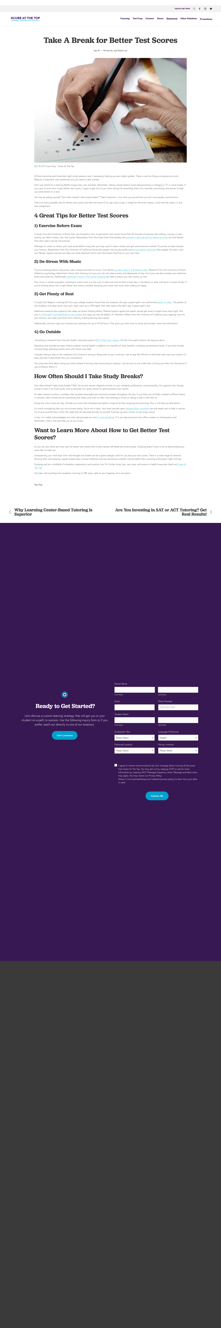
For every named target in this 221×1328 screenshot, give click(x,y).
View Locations (65, 735)
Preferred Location (124, 744)
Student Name (122, 714)
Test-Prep (38, 484)
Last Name (162, 694)
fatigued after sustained (137, 408)
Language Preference (168, 731)
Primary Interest (166, 744)
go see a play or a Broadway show (131, 269)
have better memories (145, 249)
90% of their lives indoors (106, 340)
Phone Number (166, 701)
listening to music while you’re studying (86, 276)
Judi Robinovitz (120, 50)
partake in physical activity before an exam (147, 237)
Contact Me (157, 795)
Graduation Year (122, 731)
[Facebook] (199, 8)
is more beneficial (105, 417)
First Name (118, 694)
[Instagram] (205, 8)
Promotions (206, 19)
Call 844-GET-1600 (182, 8)
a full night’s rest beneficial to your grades (61, 314)
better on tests (164, 302)
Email (117, 701)
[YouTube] (211, 8)
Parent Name (121, 683)
